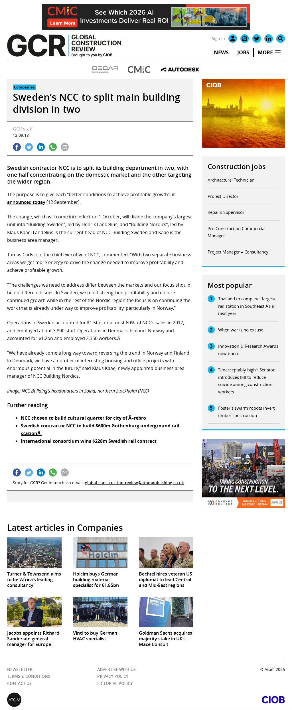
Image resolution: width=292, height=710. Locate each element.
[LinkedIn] (268, 38)
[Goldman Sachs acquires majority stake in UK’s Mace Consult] (166, 612)
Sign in (218, 38)
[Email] (244, 38)
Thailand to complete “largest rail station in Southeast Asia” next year (246, 306)
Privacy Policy (112, 676)
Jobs (243, 52)
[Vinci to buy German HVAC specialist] (100, 612)
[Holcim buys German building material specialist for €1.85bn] (100, 552)
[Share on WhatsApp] (53, 147)
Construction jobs (237, 166)
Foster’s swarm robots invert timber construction (246, 411)
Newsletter (20, 669)
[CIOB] (215, 700)
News (221, 52)
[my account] (232, 38)
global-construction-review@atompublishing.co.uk (134, 482)
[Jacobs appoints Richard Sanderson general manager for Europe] (34, 612)
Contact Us (19, 683)
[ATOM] (76, 700)
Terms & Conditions (28, 676)
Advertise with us (116, 669)
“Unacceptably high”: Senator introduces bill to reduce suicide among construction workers (246, 381)
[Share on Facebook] (17, 147)
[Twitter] (256, 38)
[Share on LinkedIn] (41, 147)
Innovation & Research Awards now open (248, 349)
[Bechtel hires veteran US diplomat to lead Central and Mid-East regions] (166, 552)
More (265, 52)
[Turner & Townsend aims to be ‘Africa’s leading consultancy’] (34, 552)
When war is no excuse (240, 330)
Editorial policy (115, 683)
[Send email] (65, 147)
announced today (26, 202)
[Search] (280, 38)
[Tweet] (29, 147)
